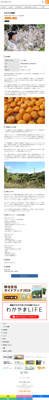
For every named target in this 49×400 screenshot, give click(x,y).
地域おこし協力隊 (8, 399)
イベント (24, 396)
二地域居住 (24, 398)
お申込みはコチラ (24, 276)
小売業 (14, 18)
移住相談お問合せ (8, 396)
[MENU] (47, 2)
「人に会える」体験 (40, 396)
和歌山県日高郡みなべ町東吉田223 (28, 63)
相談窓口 (28, 377)
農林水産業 (7, 18)
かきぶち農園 (9, 13)
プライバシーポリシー (22, 377)
